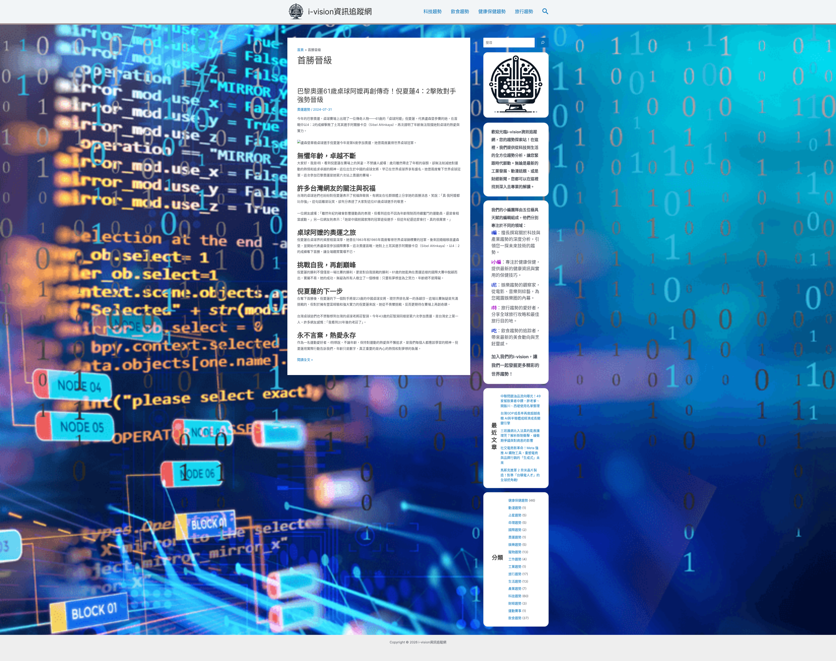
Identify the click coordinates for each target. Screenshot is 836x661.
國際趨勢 (514, 530)
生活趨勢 (514, 581)
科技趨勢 (432, 11)
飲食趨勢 (460, 11)
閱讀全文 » (305, 360)
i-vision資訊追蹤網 (340, 11)
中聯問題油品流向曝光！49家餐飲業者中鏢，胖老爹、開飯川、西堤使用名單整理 (521, 401)
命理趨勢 (514, 523)
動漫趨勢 (514, 508)
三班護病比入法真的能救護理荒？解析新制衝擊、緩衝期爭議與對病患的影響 (520, 436)
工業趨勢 (514, 567)
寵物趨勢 (514, 552)
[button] (545, 11)
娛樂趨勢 (514, 545)
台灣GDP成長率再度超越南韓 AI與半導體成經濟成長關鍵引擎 (520, 418)
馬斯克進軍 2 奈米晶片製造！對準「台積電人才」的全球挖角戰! (520, 475)
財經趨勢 (514, 603)
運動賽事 (514, 611)
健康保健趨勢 (492, 11)
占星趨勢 (514, 515)
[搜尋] (543, 42)
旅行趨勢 (524, 11)
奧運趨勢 (303, 109)
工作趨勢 (514, 559)
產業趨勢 (514, 589)
